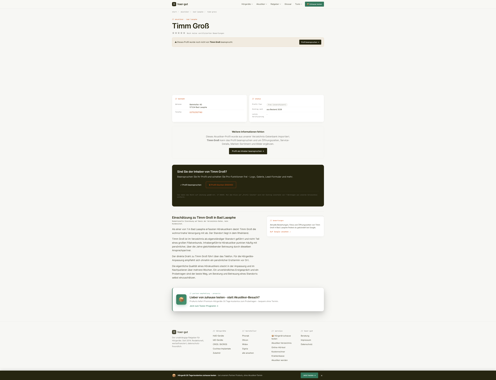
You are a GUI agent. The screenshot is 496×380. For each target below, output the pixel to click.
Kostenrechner (278, 351)
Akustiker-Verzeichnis (282, 343)
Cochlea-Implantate (222, 348)
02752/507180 (196, 112)
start (174, 12)
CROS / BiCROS (220, 344)
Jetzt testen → (309, 375)
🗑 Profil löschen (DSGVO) (221, 185)
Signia (245, 348)
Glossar (288, 4)
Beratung (305, 336)
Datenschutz (306, 344)
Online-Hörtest (278, 347)
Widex (245, 344)
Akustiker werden (280, 360)
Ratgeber (275, 4)
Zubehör (217, 353)
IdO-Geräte (218, 340)
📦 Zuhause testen (314, 4)
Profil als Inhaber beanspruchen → (248, 151)
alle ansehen (248, 353)
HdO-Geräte (218, 336)
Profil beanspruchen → (310, 42)
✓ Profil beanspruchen (190, 185)
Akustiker (260, 4)
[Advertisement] (248, 74)
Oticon (245, 340)
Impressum (306, 340)
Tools (297, 4)
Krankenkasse (278, 356)
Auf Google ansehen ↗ (280, 232)
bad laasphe (198, 12)
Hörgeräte (246, 4)
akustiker (185, 12)
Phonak (245, 336)
